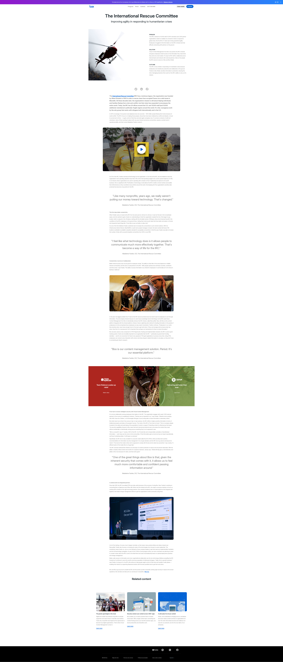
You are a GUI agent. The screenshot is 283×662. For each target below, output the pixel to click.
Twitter (170, 650)
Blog (162, 650)
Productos (130, 6)
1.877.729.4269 (151, 6)
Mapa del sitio (115, 657)
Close (281, 2)
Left (276, 2)
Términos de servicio (128, 657)
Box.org (147, 571)
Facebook (177, 650)
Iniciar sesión (180, 6)
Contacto (142, 6)
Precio (137, 6)
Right (278, 2)
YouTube (155, 650)
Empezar (189, 6)
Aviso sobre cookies (157, 657)
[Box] (92, 6)
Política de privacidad (143, 657)
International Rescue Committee (123, 96)
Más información (160, 2)
